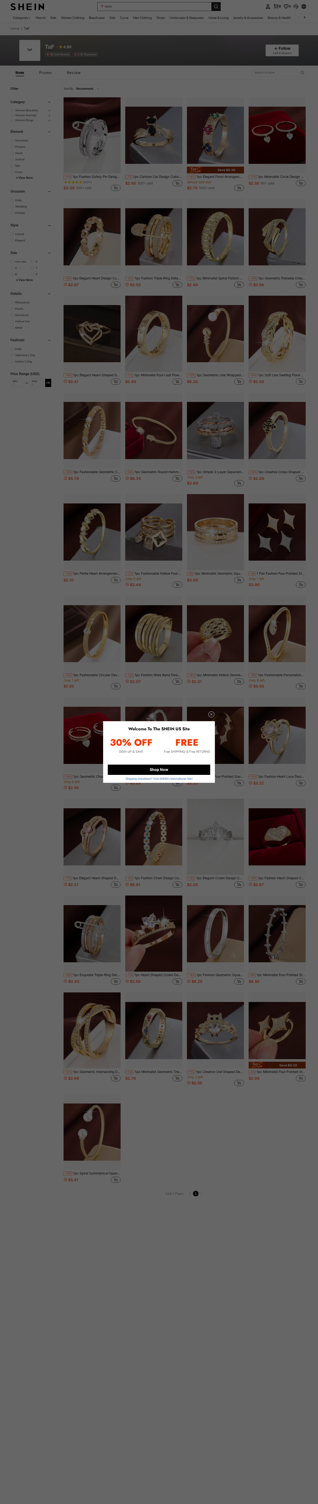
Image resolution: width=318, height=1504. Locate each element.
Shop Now (159, 769)
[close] (211, 714)
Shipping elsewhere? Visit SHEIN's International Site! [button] (159, 778)
